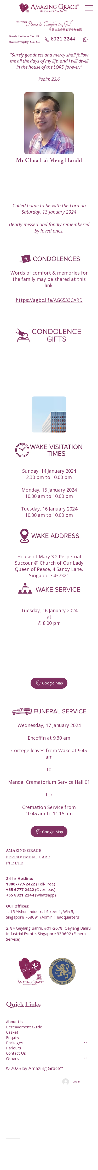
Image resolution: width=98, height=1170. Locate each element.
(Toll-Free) (30, 883)
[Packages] (85, 1042)
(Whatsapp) (31, 895)
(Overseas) (30, 889)
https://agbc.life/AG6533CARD (49, 300)
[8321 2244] (85, 39)
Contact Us (16, 1053)
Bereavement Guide (24, 1026)
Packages (14, 1042)
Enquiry (12, 1037)
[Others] (85, 1058)
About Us (14, 1021)
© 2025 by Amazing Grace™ (34, 1068)
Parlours (13, 1047)
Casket (12, 1032)
